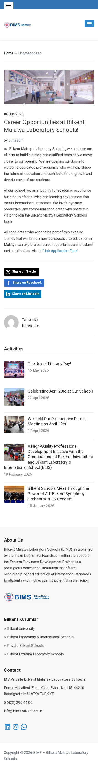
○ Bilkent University (19, 628)
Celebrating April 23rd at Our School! (60, 391)
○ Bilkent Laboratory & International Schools (39, 637)
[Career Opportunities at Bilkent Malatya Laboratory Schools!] (49, 87)
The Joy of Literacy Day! (49, 363)
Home (8, 53)
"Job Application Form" (61, 251)
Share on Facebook (27, 282)
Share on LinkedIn (25, 294)
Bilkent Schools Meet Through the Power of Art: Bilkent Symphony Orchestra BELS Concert (58, 493)
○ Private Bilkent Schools (24, 645)
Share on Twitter (24, 271)
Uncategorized (30, 53)
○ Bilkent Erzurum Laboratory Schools (34, 654)
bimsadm (16, 140)
